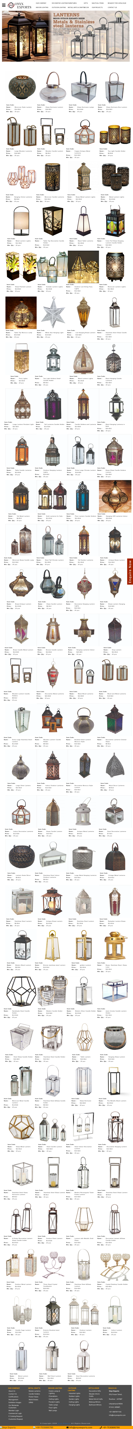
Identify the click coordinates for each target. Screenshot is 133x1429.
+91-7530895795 (44, 1427)
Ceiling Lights (54, 1399)
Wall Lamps (53, 1410)
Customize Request (16, 1419)
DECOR (86, 7)
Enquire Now (130, 571)
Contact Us (13, 1394)
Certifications (13, 1397)
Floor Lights (53, 1408)
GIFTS (86, 3)
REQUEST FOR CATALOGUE (117, 3)
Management (13, 1400)
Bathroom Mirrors (95, 1405)
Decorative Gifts (95, 1391)
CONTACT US (112, 7)
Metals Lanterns (34, 1391)
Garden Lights (74, 1399)
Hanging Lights (74, 1405)
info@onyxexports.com (117, 1415)
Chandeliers (53, 1396)
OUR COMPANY (41, 3)
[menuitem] (41, 3)
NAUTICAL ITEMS (98, 3)
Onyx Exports (64, 1423)
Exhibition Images (15, 1402)
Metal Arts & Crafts (96, 1399)
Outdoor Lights (74, 1396)
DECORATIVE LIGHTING (60, 3)
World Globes (33, 1400)
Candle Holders (34, 1394)
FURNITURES (72, 3)
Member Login (14, 1410)
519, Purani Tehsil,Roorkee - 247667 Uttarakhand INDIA (116, 1399)
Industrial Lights (74, 1393)
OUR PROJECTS (97, 7)
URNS (31, 1402)
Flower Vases (33, 1397)
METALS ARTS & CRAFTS (76, 7)
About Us (12, 1391)
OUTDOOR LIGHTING (59, 7)
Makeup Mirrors (94, 1402)
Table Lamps (53, 1405)
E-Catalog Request (15, 1416)
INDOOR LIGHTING (42, 7)
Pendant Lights (54, 1402)
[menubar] (41, 3)
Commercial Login (15, 1413)
